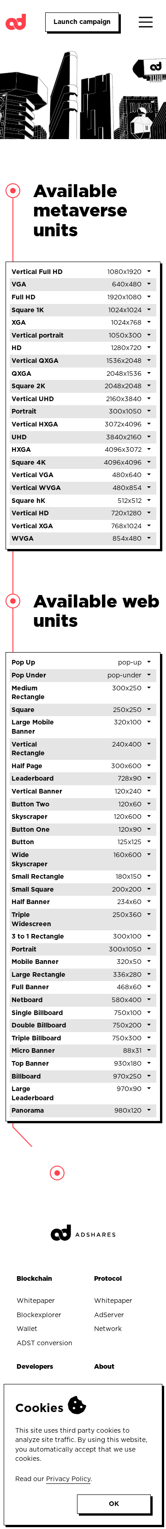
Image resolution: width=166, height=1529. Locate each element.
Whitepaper (36, 1300)
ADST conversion (44, 1343)
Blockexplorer (39, 1315)
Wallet (27, 1328)
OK (114, 1503)
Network (108, 1328)
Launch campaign (82, 21)
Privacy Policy (68, 1478)
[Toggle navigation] (145, 22)
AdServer (109, 1315)
